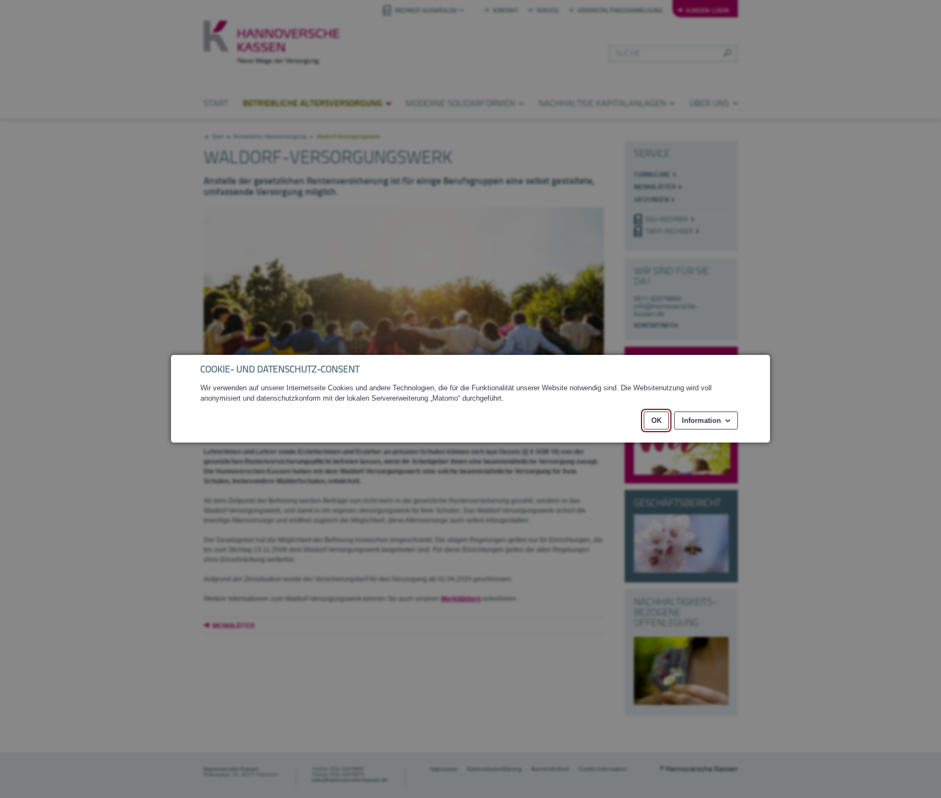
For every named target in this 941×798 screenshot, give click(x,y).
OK (656, 420)
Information (701, 420)
